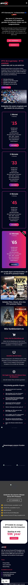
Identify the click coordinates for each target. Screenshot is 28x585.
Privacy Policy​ (6, 562)
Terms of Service (7, 564)
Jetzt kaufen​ (14, 224)
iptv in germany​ (15, 3)
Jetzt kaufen (14, 145)
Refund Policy (6, 566)
